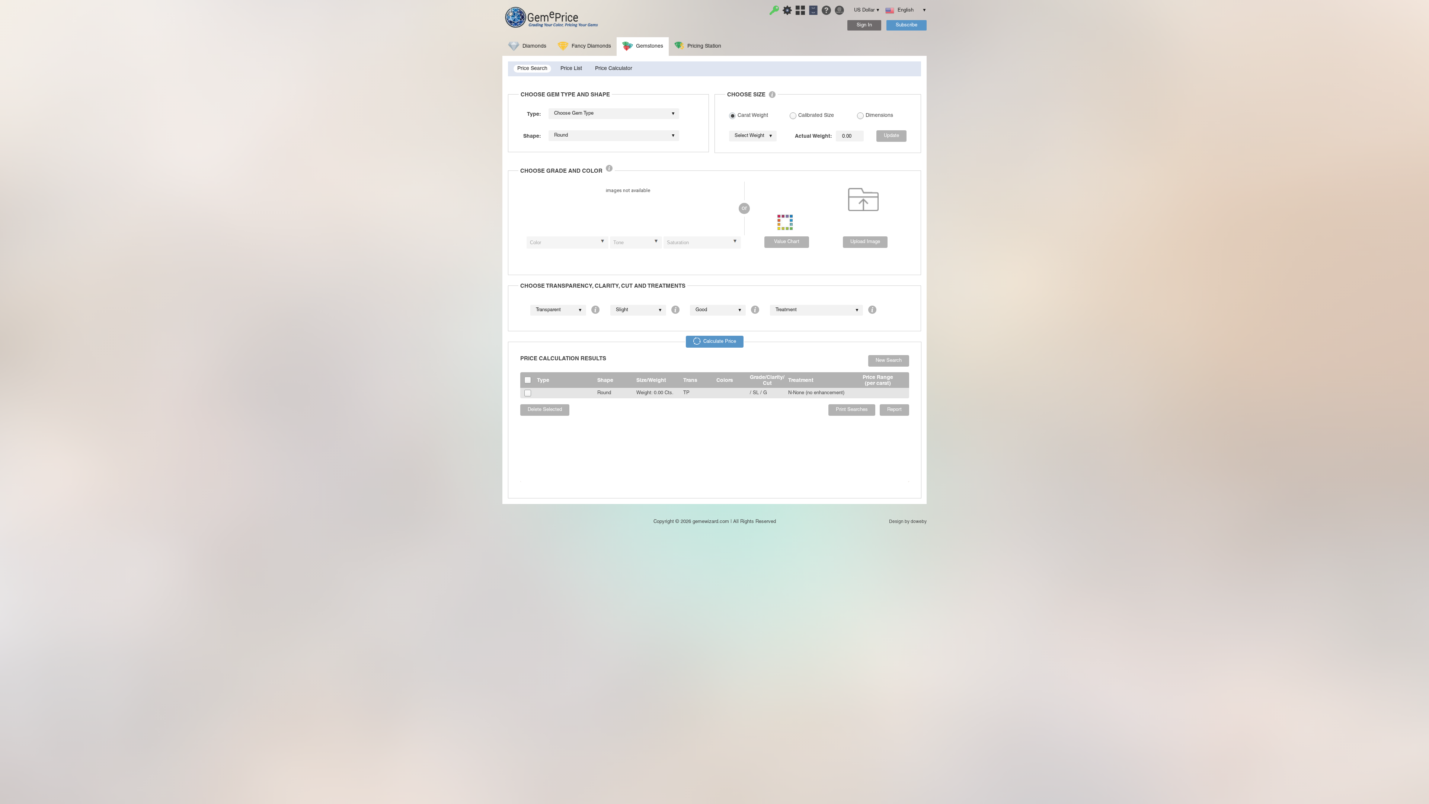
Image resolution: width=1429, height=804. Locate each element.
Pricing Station (704, 46)
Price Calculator (613, 68)
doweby (919, 522)
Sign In (864, 25)
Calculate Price (719, 341)
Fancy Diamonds (591, 46)
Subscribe (906, 25)
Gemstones (649, 46)
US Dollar (864, 10)
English (908, 10)
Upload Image (865, 242)
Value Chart (786, 242)
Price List (571, 68)
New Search (889, 360)
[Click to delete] (863, 199)
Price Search (532, 68)
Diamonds (534, 46)
